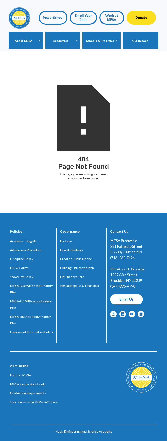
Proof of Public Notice (76, 259)
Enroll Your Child (83, 18)
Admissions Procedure (25, 250)
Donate (141, 17)
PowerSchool (53, 17)
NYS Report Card (72, 277)
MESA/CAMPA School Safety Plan (31, 304)
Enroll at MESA (20, 375)
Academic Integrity (23, 241)
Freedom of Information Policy (31, 332)
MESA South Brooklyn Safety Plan (30, 320)
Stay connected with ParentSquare (34, 402)
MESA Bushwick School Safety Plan (31, 289)
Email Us (126, 299)
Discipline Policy (21, 259)
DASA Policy (19, 268)
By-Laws (66, 241)
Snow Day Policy (21, 277)
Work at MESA (111, 18)
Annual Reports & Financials (79, 286)
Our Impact (140, 40)
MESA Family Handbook (27, 384)
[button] (26, 40)
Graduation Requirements (28, 393)
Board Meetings (71, 250)
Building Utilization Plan (77, 268)
